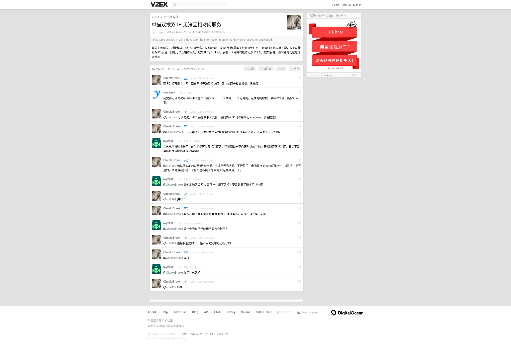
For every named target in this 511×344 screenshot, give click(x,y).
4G (282, 69)
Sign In (357, 5)
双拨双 (267, 69)
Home (335, 5)
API (206, 312)
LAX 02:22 (209, 333)
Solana (246, 312)
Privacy (231, 312)
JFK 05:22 (222, 333)
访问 (251, 69)
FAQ (217, 312)
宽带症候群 (170, 17)
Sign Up (346, 5)
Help (165, 312)
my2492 (168, 141)
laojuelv (328, 75)
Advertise (179, 312)
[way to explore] (160, 4)
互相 (296, 69)
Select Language (309, 312)
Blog (195, 312)
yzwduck (169, 92)
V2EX (155, 17)
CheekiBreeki (174, 32)
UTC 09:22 (182, 333)
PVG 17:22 (196, 333)
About (152, 312)
